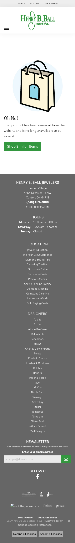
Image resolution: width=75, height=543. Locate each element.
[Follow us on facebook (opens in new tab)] (37, 476)
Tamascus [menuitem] (37, 411)
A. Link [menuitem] (37, 324)
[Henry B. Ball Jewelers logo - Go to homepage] (37, 20)
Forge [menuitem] (37, 353)
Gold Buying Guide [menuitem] (37, 303)
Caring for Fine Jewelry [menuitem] (37, 284)
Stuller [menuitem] (37, 407)
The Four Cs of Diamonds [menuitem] (37, 254)
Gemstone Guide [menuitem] (37, 274)
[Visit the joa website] (50, 494)
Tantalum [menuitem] (37, 416)
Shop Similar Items (22, 146)
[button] (21, 3)
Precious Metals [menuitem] (37, 279)
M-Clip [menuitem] (38, 387)
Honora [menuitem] (37, 373)
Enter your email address (37, 452)
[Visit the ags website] (29, 494)
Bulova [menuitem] (37, 344)
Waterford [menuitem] (37, 421)
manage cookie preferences (35, 524)
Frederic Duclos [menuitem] (37, 358)
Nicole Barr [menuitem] (37, 392)
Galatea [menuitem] (37, 368)
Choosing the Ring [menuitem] (37, 264)
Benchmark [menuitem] (37, 339)
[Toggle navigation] (6, 27)
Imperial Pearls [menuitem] (37, 377)
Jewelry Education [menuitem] (37, 250)
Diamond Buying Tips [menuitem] (37, 259)
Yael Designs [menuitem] (37, 431)
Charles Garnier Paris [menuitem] (37, 348)
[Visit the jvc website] (47, 506)
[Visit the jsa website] (25, 506)
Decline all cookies (24, 533)
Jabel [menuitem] (37, 382)
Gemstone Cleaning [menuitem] (37, 293)
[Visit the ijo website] (60, 506)
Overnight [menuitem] (37, 397)
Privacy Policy (51, 520)
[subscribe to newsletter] (66, 459)
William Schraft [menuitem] (37, 426)
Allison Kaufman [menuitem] (37, 329)
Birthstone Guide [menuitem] (38, 269)
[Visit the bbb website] (41, 494)
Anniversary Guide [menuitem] (37, 298)
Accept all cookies (51, 533)
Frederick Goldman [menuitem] (37, 363)
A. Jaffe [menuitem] (37, 319)
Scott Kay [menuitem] (37, 402)
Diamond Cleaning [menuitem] (37, 288)
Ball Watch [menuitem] (37, 334)
